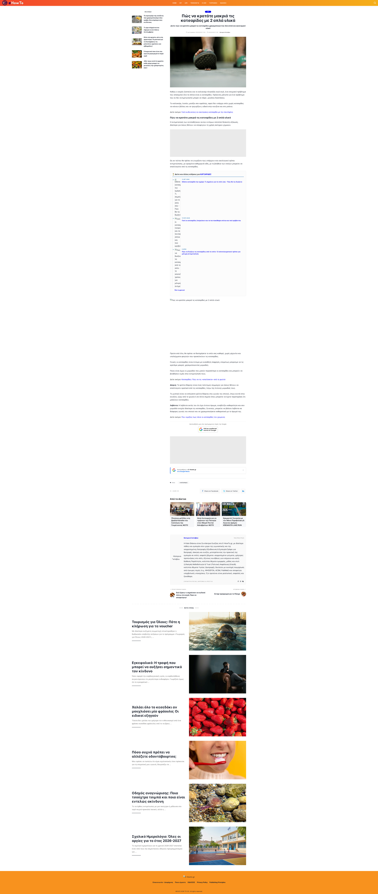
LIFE (208, 11)
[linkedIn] (243, 491)
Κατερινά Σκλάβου (225, 32)
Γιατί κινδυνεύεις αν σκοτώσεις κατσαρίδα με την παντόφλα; (207, 112)
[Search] (375, 3)
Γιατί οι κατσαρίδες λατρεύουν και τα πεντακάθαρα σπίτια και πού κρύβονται (211, 220)
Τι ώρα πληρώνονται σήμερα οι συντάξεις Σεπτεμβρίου (151, 30)
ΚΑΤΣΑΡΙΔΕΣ (205, 174)
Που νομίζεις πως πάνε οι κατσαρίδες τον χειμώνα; (203, 417)
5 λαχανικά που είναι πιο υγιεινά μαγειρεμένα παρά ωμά (154, 54)
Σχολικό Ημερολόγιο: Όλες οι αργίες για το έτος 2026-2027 (156, 838)
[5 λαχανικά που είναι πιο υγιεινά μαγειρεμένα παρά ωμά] (137, 54)
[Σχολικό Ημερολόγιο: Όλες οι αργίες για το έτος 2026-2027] (217, 846)
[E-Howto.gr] (13, 3)
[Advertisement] (208, 143)
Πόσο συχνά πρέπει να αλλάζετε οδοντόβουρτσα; (154, 754)
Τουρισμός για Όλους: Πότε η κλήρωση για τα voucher (156, 624)
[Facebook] (238, 581)
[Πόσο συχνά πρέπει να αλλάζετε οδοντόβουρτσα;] (217, 760)
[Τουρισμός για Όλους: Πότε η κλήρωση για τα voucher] (217, 631)
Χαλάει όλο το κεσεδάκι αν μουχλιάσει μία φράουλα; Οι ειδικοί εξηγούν (155, 711)
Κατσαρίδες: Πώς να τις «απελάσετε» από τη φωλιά (203, 379)
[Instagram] (240, 581)
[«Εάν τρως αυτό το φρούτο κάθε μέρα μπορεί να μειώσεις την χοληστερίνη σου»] (137, 64)
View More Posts (239, 538)
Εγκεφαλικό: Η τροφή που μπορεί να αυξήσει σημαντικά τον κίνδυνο (157, 667)
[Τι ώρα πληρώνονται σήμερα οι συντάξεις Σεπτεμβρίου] (137, 30)
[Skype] (243, 581)
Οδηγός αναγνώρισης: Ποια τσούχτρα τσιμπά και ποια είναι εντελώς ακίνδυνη (158, 797)
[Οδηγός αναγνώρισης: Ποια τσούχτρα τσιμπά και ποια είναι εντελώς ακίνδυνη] (217, 803)
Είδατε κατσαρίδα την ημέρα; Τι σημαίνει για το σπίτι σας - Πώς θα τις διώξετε (212, 182)
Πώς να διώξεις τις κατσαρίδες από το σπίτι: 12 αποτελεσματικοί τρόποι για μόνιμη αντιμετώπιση (211, 253)
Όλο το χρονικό (180, 290)
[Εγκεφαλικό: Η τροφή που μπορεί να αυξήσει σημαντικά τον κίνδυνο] (217, 674)
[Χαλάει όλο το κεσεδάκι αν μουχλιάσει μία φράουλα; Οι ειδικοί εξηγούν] (217, 717)
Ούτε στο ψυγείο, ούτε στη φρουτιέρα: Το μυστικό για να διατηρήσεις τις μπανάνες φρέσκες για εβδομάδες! (153, 41)
